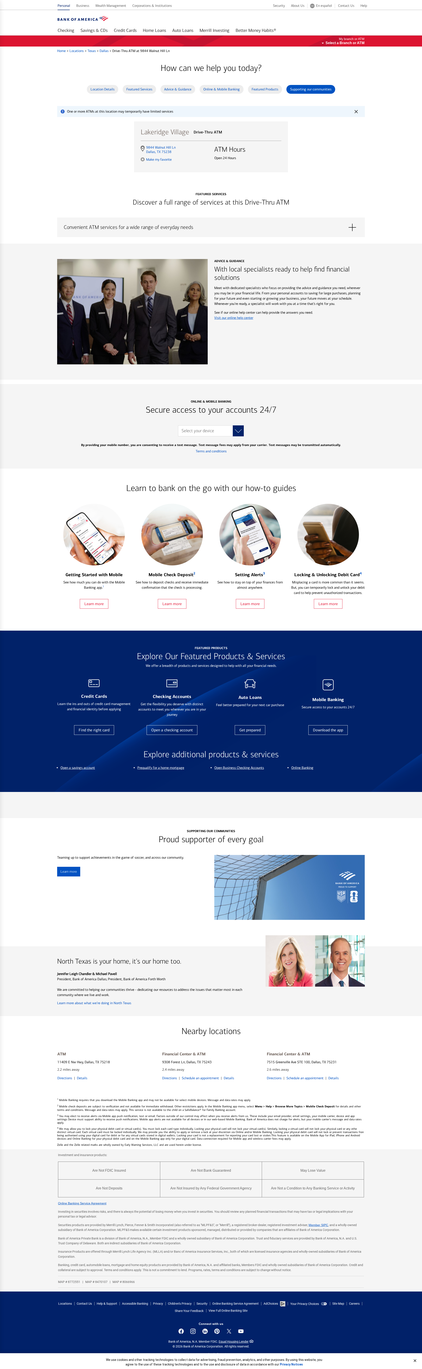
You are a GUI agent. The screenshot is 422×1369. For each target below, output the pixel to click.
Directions (64, 1078)
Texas (92, 51)
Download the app (328, 730)
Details (82, 1078)
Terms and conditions (211, 451)
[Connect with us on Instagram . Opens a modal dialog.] (193, 1331)
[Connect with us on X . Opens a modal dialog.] (229, 1331)
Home (62, 51)
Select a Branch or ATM (345, 43)
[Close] (415, 1360)
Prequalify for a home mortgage (160, 768)
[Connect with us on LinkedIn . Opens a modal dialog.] (205, 1331)
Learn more (94, 603)
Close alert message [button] (356, 111)
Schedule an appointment (200, 1078)
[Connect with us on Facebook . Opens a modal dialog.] (181, 1331)
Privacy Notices (291, 1364)
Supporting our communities (310, 89)
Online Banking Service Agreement (82, 1203)
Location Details (103, 89)
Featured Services (139, 89)
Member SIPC (318, 1225)
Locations (77, 51)
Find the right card (94, 730)
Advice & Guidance (177, 89)
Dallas (104, 51)
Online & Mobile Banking (221, 89)
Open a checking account (172, 730)
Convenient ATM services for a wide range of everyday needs (211, 227)
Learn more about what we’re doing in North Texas (94, 1003)
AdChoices (271, 1303)
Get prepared (250, 730)
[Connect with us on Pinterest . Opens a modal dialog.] (217, 1331)
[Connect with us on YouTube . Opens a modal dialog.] (241, 1331)
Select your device (198, 430)
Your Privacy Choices (304, 1304)
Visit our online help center (233, 318)
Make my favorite (159, 159)
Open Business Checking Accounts (239, 768)
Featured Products (265, 89)
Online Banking (302, 768)
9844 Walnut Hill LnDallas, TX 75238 (161, 149)
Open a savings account (77, 768)
